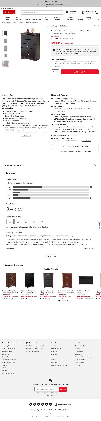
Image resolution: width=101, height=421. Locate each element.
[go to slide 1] (46, 6)
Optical (52, 359)
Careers (77, 348)
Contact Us (5, 354)
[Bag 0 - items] (97, 12)
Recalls (4, 365)
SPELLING (70, 43)
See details (86, 141)
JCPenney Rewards (8, 351)
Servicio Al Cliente (8, 373)
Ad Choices (48, 417)
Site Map (78, 365)
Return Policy (6, 357)
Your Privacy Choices (47, 410)
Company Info (79, 351)
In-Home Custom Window (58, 365)
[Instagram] (35, 404)
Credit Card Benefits (33, 351)
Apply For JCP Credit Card (34, 348)
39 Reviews (63, 26)
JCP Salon (53, 354)
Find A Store (54, 346)
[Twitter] (31, 404)
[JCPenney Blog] (51, 404)
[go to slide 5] (53, 6)
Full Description (26, 136)
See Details (78, 121)
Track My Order (7, 346)
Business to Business (82, 346)
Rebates (4, 370)
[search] (63, 12)
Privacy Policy (35, 410)
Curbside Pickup (55, 348)
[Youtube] (47, 404)
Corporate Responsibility (83, 357)
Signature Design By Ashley (66, 33)
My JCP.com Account (8, 348)
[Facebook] (39, 404)
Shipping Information (9, 359)
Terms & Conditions (37, 417)
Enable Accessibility (6, 8)
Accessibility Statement (51, 413)
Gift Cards (5, 368)
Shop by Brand (80, 362)
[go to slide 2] (48, 6)
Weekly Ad (53, 351)
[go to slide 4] (51, 6)
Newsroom (78, 354)
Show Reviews (50, 256)
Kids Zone (53, 362)
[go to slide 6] (55, 6)
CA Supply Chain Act (64, 410)
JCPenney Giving (80, 359)
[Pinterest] (43, 404)
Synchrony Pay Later (8, 362)
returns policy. (59, 111)
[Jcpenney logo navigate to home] (9, 12)
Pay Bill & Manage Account (35, 346)
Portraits (53, 357)
